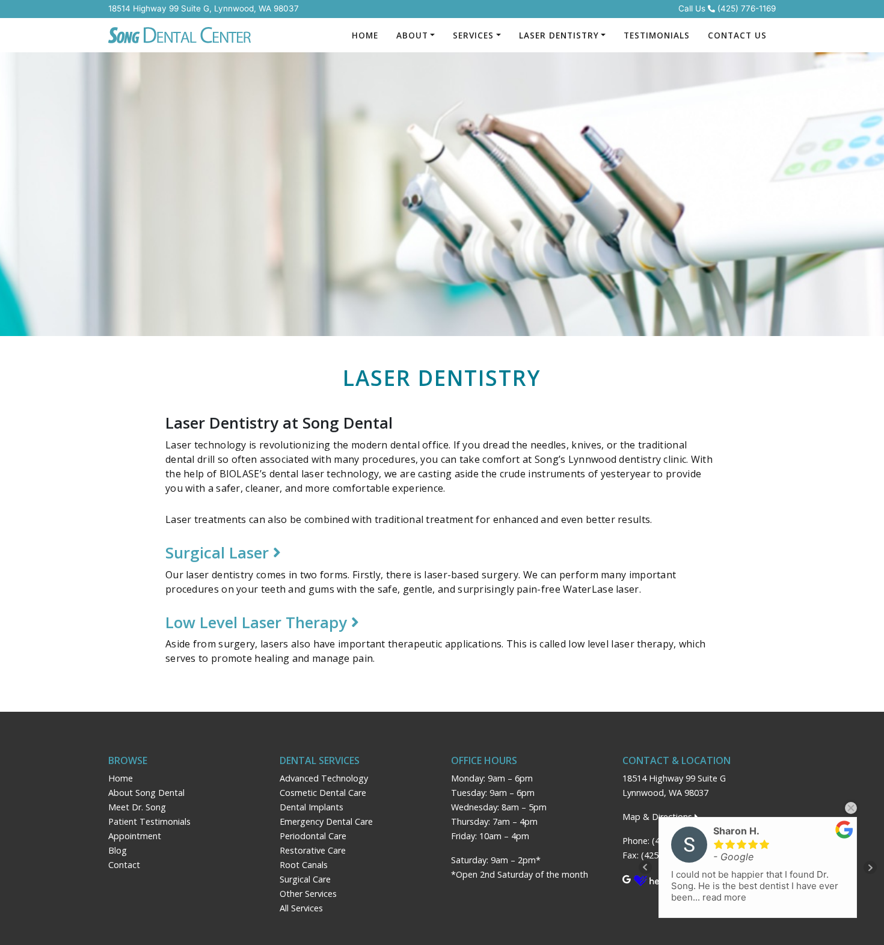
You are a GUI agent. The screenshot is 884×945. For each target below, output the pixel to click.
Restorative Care (313, 850)
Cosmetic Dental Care (323, 792)
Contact (124, 864)
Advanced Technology (324, 778)
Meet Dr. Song (137, 807)
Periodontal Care (313, 836)
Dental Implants (311, 807)
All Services (301, 908)
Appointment (134, 836)
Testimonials (657, 35)
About (412, 35)
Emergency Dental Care (326, 821)
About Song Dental (146, 792)
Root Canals (304, 864)
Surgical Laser (219, 552)
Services (473, 35)
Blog (117, 850)
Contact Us (737, 35)
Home (365, 35)
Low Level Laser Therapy (258, 622)
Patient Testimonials (149, 821)
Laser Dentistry (559, 35)
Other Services (308, 893)
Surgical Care (305, 879)
